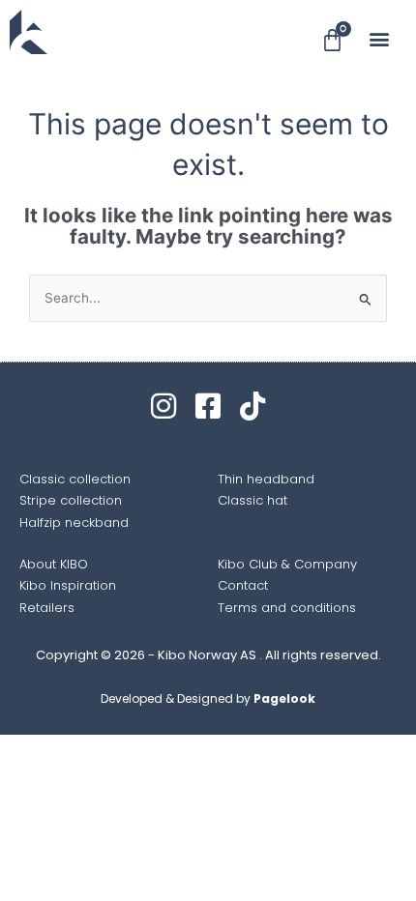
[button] (380, 38)
